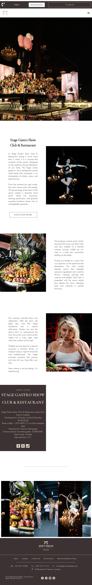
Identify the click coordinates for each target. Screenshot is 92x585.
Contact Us (36, 558)
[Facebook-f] (18, 446)
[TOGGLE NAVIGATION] (75, 13)
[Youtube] (50, 578)
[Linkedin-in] (54, 578)
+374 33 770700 (21, 566)
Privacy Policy (49, 558)
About (16, 558)
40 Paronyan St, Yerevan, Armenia (47, 569)
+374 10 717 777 (42, 566)
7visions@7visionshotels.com (67, 566)
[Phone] (28, 446)
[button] (20, 5)
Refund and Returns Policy (66, 558)
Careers (25, 558)
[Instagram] (23, 446)
